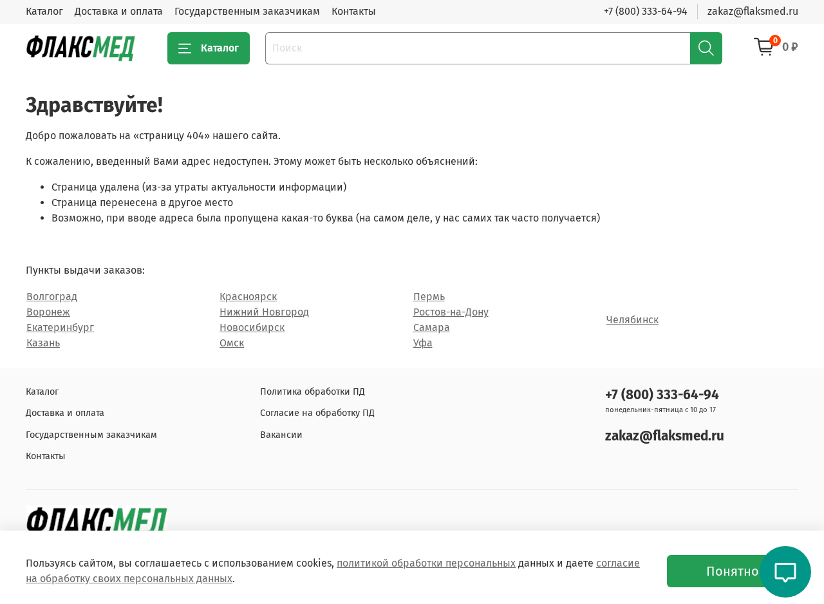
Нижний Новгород (264, 312)
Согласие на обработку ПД (317, 413)
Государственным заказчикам (247, 11)
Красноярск (248, 296)
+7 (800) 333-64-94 (646, 11)
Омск (232, 343)
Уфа (423, 343)
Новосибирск (252, 327)
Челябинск (632, 320)
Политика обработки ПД (312, 391)
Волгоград (51, 296)
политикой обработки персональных (426, 563)
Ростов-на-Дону (451, 312)
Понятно (732, 571)
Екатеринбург (60, 327)
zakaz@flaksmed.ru (752, 11)
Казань (43, 343)
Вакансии (281, 434)
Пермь (429, 296)
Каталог (44, 11)
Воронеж (48, 312)
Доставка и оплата (119, 11)
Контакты (354, 11)
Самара (431, 327)
